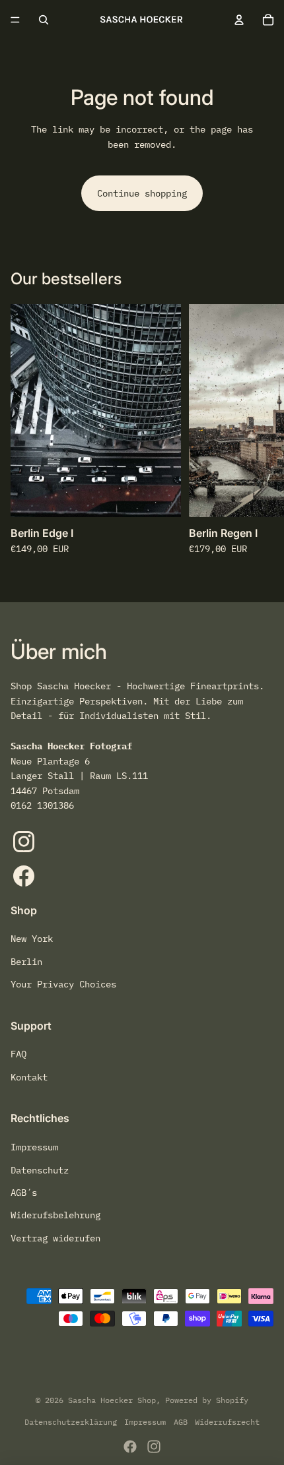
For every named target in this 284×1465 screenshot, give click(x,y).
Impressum (34, 1147)
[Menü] (15, 20)
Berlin (26, 962)
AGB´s (24, 1193)
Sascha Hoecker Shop (112, 1400)
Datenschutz (40, 1170)
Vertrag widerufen (55, 1238)
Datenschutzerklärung (70, 1422)
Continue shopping (142, 193)
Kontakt (29, 1077)
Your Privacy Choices (63, 984)
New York (32, 939)
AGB (181, 1422)
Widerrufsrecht (227, 1422)
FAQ (18, 1054)
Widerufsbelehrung (55, 1215)
